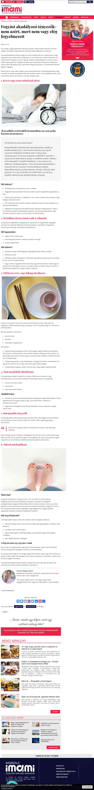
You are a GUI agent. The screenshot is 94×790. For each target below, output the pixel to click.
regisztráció (18, 606)
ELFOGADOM (87, 787)
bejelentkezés (31, 606)
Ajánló (43, 17)
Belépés (19, 2)
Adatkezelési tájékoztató (65, 771)
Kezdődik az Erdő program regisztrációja (50, 724)
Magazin (59, 17)
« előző (4, 612)
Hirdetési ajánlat (62, 774)
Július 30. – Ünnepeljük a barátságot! (36, 681)
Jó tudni (9, 21)
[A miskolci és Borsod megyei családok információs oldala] (12, 9)
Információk (26, 17)
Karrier (75, 17)
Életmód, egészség (20, 21)
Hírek (36, 17)
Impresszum (60, 768)
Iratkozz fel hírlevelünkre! (31, 633)
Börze (50, 17)
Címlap (7, 17)
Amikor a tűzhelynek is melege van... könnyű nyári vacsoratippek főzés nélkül (39, 662)
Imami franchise (62, 777)
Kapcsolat (60, 766)
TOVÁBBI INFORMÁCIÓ (7, 788)
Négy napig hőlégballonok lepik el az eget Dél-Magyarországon (20, 724)
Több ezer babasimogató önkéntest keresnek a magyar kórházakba (19, 731)
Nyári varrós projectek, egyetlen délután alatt (40, 697)
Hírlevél (8, 2)
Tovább (55, 712)
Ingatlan (84, 17)
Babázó (67, 17)
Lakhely (30, 2)
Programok (14, 17)
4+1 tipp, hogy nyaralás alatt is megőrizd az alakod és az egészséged (39, 648)
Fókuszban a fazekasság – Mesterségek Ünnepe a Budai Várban (20, 740)
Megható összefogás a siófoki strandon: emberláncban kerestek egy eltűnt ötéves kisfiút (49, 732)
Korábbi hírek (53, 747)
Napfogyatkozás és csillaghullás (47, 740)
